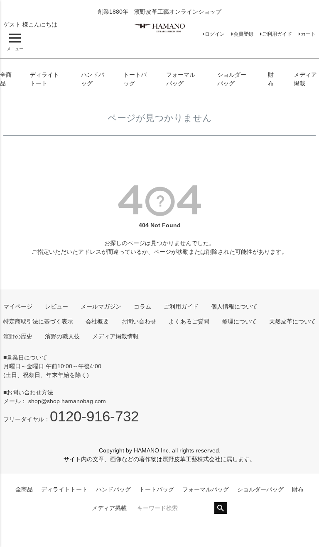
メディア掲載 (109, 508)
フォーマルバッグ (205, 489)
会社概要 (97, 321)
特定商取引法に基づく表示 (38, 321)
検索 (220, 508)
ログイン (215, 34)
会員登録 (243, 34)
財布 (298, 489)
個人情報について (234, 306)
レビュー (56, 306)
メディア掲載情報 (115, 336)
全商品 (24, 489)
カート (308, 34)
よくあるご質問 (189, 321)
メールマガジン (101, 306)
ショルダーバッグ (260, 489)
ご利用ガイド (277, 34)
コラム (142, 306)
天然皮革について (292, 321)
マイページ (17, 306)
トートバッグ (156, 489)
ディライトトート (64, 489)
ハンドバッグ (113, 489)
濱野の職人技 (62, 336)
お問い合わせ (138, 321)
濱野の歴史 (17, 336)
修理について (239, 321)
